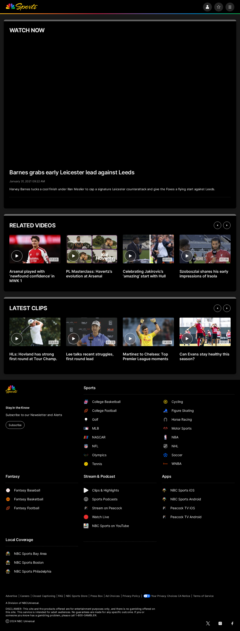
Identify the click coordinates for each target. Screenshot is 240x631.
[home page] (22, 7)
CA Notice (184, 596)
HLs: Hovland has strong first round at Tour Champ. (33, 356)
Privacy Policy (131, 596)
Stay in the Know (18, 407)
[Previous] (217, 225)
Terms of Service (203, 596)
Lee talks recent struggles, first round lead (90, 356)
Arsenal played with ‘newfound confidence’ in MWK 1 (32, 276)
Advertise (11, 596)
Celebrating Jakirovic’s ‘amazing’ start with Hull (144, 273)
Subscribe (15, 425)
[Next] (227, 225)
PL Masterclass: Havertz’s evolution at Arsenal (89, 273)
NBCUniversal (30, 603)
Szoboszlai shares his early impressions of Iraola (204, 273)
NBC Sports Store (77, 596)
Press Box (96, 596)
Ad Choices (112, 596)
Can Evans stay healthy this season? (204, 356)
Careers (25, 596)
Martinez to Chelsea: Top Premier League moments (145, 356)
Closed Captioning (43, 596)
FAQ (60, 596)
